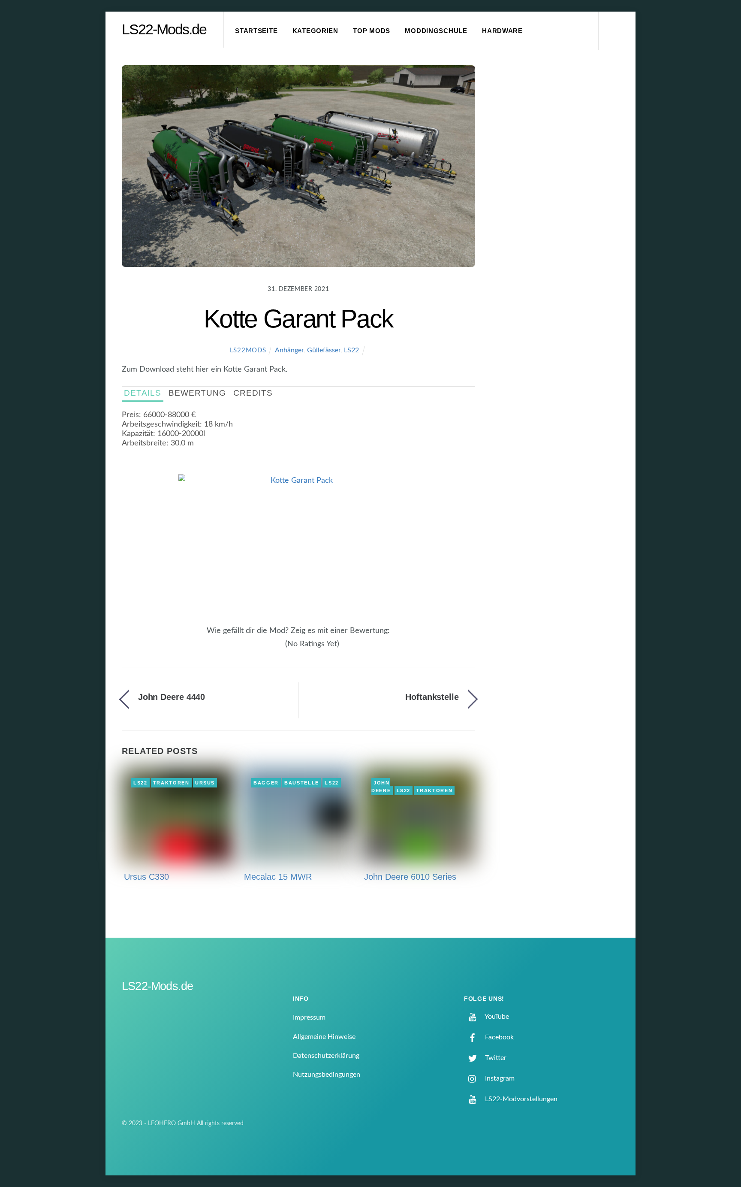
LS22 (351, 350)
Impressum (309, 1017)
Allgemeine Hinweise (324, 1036)
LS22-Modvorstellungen (520, 1099)
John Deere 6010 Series (410, 876)
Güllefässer (323, 350)
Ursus (205, 782)
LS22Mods (248, 350)
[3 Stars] (270, 648)
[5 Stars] (280, 648)
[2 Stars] (265, 648)
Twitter (494, 1057)
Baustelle (301, 782)
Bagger (266, 782)
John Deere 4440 (171, 697)
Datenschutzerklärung (326, 1055)
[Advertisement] (559, 207)
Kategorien (315, 30)
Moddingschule (436, 30)
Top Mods (371, 30)
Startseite (256, 30)
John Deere (381, 786)
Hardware (502, 30)
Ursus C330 (146, 876)
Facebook (498, 1037)
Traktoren (171, 782)
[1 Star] (259, 648)
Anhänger (289, 350)
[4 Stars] (275, 648)
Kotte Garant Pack (298, 319)
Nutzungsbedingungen (326, 1074)
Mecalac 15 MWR (278, 876)
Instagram (499, 1078)
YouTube (496, 1016)
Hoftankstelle (432, 697)
